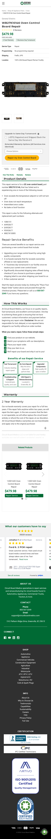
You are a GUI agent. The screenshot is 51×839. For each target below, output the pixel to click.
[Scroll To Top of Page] (4, 834)
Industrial (25, 668)
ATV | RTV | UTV (25, 674)
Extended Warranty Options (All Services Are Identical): (25, 145)
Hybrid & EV (25, 677)
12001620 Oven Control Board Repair (14, 484)
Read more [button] (25, 559)
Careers (25, 712)
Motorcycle (25, 671)
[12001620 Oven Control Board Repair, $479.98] (13, 466)
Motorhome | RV (25, 680)
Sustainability (25, 709)
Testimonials (25, 703)
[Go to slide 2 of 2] (26, 499)
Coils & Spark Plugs (25, 683)
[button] (25, 739)
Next (43, 474)
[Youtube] (9, 637)
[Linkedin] (14, 637)
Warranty (20, 175)
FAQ (25, 715)
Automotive (25, 654)
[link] (36, 575)
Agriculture (25, 665)
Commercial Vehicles (25, 660)
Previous (5, 474)
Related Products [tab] (25, 447)
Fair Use (25, 721)
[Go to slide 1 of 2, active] (22, 499)
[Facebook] (5, 637)
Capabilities (25, 706)
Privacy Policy (25, 718)
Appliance (25, 657)
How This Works (8, 175)
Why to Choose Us (25, 700)
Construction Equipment (25, 663)
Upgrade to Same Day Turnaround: (22, 134)
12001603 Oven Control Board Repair (34, 484)
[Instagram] (18, 637)
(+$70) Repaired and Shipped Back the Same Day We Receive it (26, 138)
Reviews (28, 175)
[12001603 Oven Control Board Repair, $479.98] (34, 466)
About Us (25, 698)
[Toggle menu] (3, 3)
